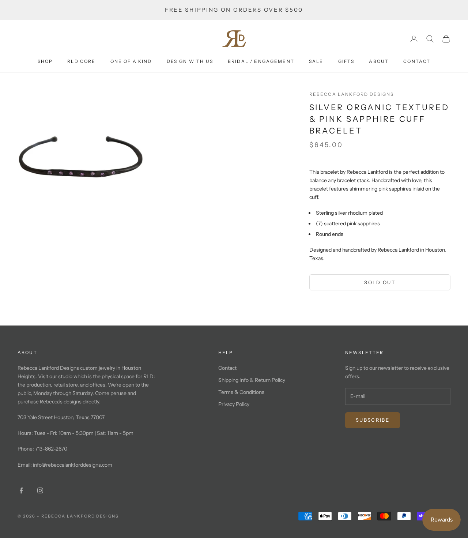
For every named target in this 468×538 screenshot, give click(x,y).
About (379, 61)
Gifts (346, 61)
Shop (45, 61)
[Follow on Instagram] (40, 490)
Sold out (379, 282)
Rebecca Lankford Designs (351, 94)
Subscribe (372, 420)
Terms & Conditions (241, 392)
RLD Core (81, 61)
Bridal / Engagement (261, 61)
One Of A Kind (131, 61)
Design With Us (190, 61)
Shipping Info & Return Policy (251, 380)
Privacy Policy (233, 404)
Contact (416, 61)
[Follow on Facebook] (21, 490)
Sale (316, 61)
